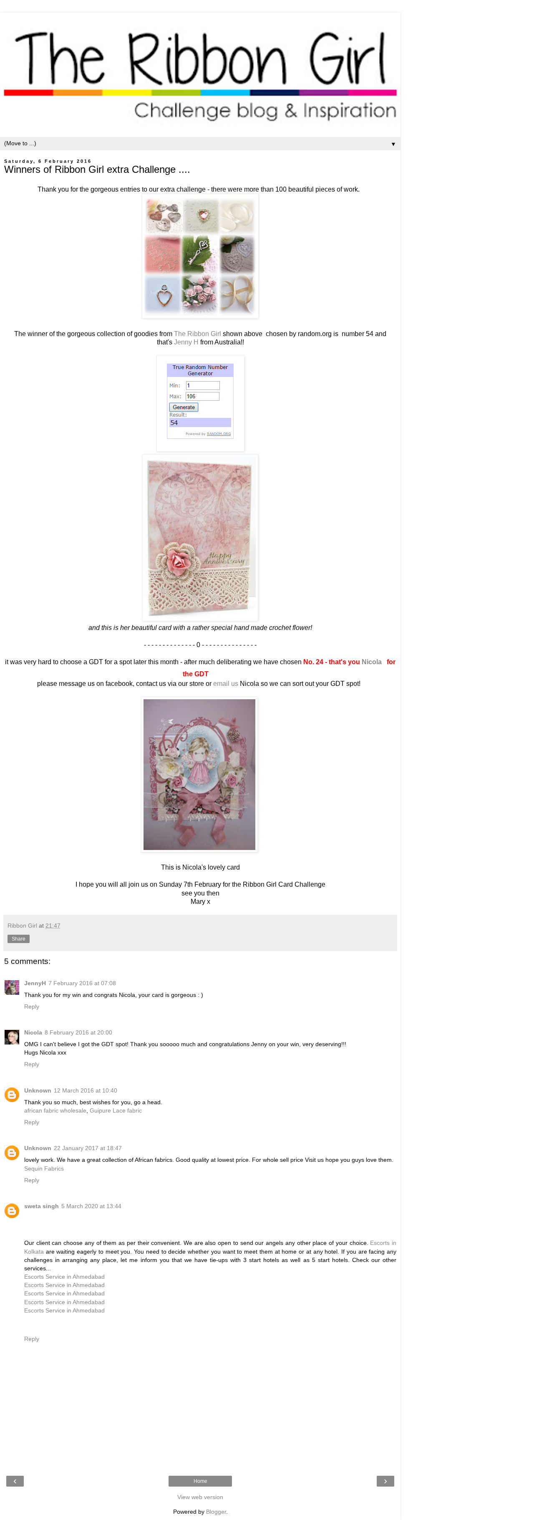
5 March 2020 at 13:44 (91, 1206)
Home (200, 1481)
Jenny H (185, 342)
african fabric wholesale (55, 1110)
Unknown (37, 1090)
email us (225, 683)
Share (18, 939)
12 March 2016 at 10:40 (85, 1090)
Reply (31, 1006)
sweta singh (41, 1206)
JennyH (35, 983)
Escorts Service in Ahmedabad (64, 1276)
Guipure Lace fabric (116, 1110)
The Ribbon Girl (197, 333)
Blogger (216, 1511)
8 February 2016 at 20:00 (78, 1032)
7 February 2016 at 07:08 (82, 983)
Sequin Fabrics (44, 1168)
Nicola (372, 661)
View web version (200, 1497)
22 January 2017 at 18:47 (88, 1148)
